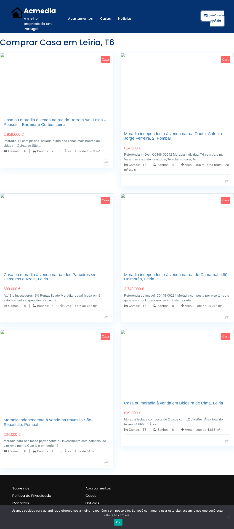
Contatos (20, 503)
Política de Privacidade (31, 495)
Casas (105, 18)
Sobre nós (20, 488)
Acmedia (40, 11)
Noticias (125, 18)
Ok (118, 522)
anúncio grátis (216, 18)
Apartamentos (80, 18)
